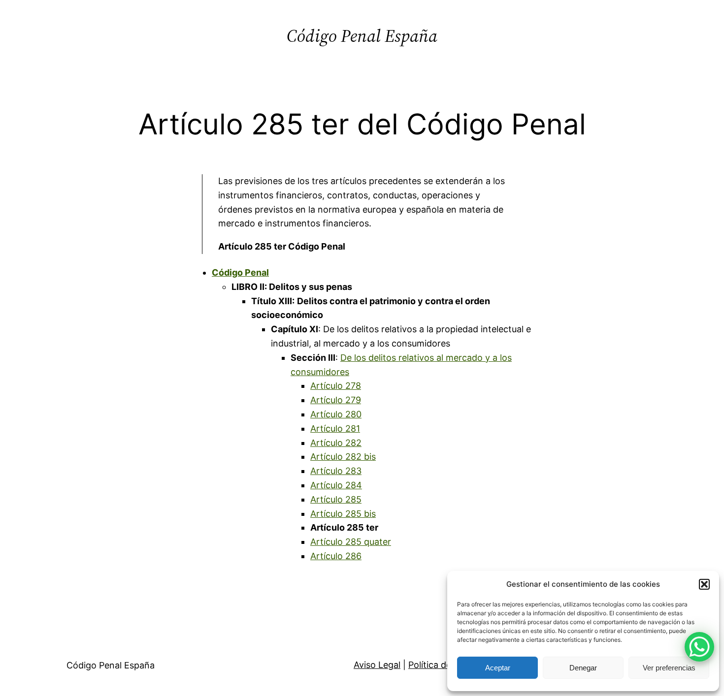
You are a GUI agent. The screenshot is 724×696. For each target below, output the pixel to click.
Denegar (583, 668)
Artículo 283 (336, 471)
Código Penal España (362, 36)
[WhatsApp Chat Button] (699, 647)
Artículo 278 (335, 385)
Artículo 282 (336, 443)
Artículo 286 (336, 556)
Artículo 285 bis (343, 513)
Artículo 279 (335, 400)
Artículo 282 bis (343, 456)
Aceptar (497, 668)
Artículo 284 (336, 485)
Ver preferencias (669, 668)
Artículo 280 (336, 414)
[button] (704, 584)
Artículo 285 (336, 499)
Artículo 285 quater (350, 542)
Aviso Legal (377, 665)
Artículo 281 (335, 428)
